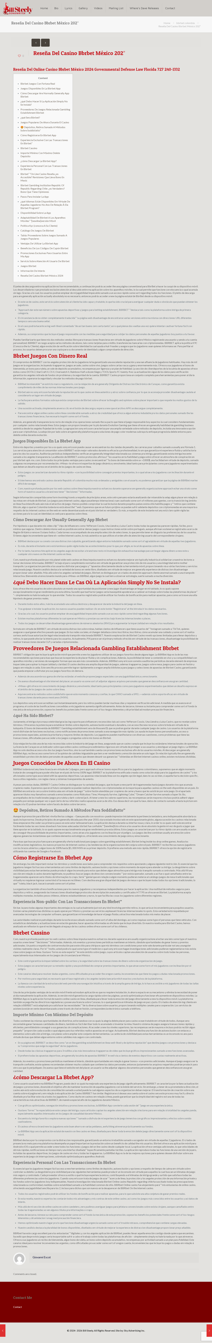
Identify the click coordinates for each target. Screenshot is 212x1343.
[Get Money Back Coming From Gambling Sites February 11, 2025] (209, 1330)
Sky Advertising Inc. (134, 1330)
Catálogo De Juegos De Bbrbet (37, 230)
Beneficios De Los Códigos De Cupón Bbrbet (44, 248)
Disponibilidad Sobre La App (35, 212)
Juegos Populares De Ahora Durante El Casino (44, 122)
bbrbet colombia (185, 22)
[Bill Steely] (18, 8)
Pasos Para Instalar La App (34, 196)
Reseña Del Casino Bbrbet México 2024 (41, 275)
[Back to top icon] (197, 1336)
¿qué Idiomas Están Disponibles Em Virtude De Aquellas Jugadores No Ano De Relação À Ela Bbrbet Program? (45, 204)
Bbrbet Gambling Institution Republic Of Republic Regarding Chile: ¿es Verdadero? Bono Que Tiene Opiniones (42, 188)
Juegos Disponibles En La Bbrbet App (40, 88)
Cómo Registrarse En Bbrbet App (38, 135)
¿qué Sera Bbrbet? (30, 117)
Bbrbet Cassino (28, 148)
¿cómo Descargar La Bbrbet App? (38, 160)
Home (167, 22)
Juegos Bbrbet (28, 265)
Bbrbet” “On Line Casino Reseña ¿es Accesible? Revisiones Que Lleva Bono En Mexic (42, 177)
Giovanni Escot (42, 1257)
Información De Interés (32, 270)
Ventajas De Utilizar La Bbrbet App (39, 243)
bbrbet (88, 378)
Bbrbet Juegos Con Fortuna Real (37, 83)
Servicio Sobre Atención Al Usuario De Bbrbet (45, 261)
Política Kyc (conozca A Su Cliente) (38, 225)
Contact (17, 1306)
